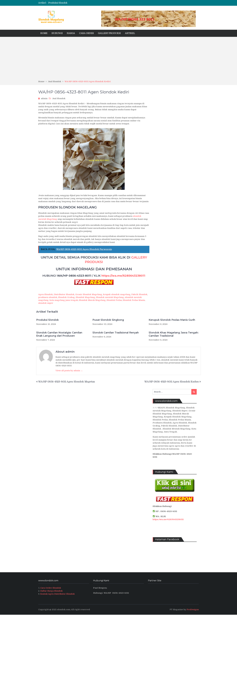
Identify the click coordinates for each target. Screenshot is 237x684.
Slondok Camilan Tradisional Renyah (115, 332)
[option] (91, 2)
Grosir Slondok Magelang (88, 294)
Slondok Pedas (114, 300)
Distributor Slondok (64, 294)
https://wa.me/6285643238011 (123, 275)
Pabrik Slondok (139, 294)
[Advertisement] (118, 59)
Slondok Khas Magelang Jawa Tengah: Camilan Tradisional (174, 334)
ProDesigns (193, 609)
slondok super (45, 303)
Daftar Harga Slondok (51, 591)
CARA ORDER (86, 33)
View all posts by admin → (69, 370)
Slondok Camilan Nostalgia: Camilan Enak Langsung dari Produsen (59, 334)
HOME (43, 33)
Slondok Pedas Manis (134, 300)
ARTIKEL (130, 33)
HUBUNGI (57, 33)
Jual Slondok (58, 98)
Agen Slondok (45, 294)
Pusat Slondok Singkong (108, 319)
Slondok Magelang (85, 297)
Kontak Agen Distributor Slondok (57, 594)
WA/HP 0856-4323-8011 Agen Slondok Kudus (171, 381)
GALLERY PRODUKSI (109, 33)
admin (44, 98)
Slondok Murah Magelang (92, 300)
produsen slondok (47, 297)
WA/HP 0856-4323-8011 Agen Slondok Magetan (66, 381)
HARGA (71, 33)
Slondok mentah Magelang (110, 297)
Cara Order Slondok (50, 588)
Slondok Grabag (66, 297)
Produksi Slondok (57, 3)
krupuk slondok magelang (116, 294)
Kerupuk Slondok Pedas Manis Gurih (172, 319)
